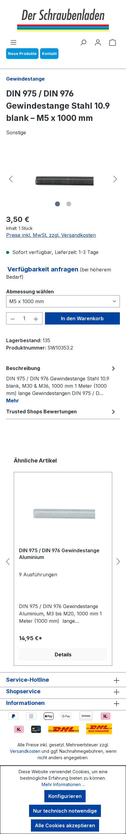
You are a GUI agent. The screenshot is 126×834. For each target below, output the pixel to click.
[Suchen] (83, 42)
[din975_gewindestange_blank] (63, 178)
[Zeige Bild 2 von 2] (68, 203)
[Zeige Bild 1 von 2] (57, 203)
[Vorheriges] (10, 179)
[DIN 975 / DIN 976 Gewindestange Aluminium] (63, 511)
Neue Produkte (22, 53)
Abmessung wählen (30, 291)
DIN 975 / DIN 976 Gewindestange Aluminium (59, 553)
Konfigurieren (65, 796)
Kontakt (49, 53)
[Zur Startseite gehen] (63, 19)
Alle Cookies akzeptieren (65, 825)
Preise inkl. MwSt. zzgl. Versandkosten (51, 235)
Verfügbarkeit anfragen (43, 269)
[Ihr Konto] (98, 42)
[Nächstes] (115, 179)
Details (63, 654)
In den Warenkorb (82, 318)
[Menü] (13, 42)
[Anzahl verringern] (12, 318)
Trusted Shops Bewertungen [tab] (41, 411)
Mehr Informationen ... (63, 784)
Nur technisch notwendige (65, 811)
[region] (63, 178)
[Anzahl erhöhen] (36, 318)
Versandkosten (25, 751)
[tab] (61, 384)
